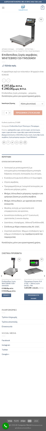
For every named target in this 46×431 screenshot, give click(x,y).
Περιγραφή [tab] (6, 157)
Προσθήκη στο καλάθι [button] (33, 296)
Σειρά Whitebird (31, 137)
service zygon (25, 130)
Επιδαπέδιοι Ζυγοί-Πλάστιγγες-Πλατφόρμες (21, 51)
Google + (5, 354)
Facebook (6, 340)
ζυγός (30, 135)
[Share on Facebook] (8, 143)
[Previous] (1, 281)
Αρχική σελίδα (8, 49)
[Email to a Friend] (17, 143)
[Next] (44, 281)
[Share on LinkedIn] (25, 143)
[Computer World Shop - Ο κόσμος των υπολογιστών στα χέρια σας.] (23, 8)
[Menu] (3, 8)
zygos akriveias (11, 132)
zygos (4, 132)
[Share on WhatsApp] (4, 143)
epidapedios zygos (14, 130)
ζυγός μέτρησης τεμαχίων (17, 137)
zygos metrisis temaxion (32, 132)
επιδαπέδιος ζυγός (21, 135)
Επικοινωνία (7, 326)
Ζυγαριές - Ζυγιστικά (24, 49)
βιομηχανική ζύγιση (8, 135)
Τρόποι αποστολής (10, 322)
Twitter (5, 349)
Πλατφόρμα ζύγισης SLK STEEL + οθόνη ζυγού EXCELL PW (33, 283)
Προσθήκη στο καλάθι (28, 113)
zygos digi (20, 132)
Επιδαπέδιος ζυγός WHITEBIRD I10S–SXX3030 (9, 283)
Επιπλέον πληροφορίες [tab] (12, 162)
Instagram (6, 345)
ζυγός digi (36, 135)
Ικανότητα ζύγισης (8, 103)
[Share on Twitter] (12, 143)
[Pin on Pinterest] (21, 143)
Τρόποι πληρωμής (9, 317)
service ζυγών (35, 130)
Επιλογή (6, 295)
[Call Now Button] (5, 426)
